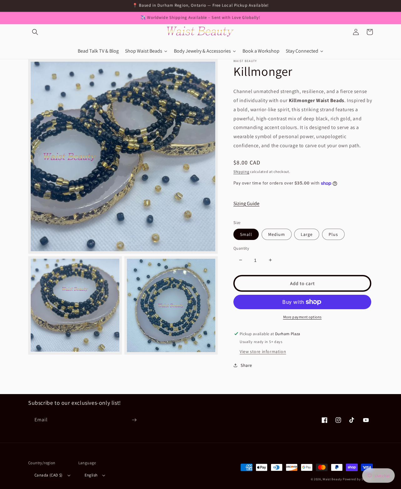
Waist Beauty (332, 479)
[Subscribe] (134, 420)
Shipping (241, 171)
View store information (263, 351)
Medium (276, 234)
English (91, 475)
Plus (333, 234)
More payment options (302, 317)
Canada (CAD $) (48, 475)
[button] (35, 32)
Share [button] (246, 365)
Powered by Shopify (358, 479)
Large (307, 234)
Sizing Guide (246, 203)
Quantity (241, 248)
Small (246, 234)
